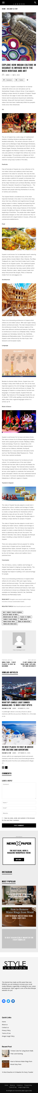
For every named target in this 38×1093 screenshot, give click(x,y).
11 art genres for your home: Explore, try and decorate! (28, 664)
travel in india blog (24, 621)
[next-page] (6, 767)
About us (5, 1024)
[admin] (3, 75)
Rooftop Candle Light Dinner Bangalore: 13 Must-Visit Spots (17, 704)
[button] (3, 2)
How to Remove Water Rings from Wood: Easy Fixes (19, 917)
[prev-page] (3, 767)
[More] (27, 80)
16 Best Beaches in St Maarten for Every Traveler (19, 938)
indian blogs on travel (10, 617)
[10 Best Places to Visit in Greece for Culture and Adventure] (19, 733)
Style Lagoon (15, 988)
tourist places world (10, 619)
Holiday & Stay (12, 9)
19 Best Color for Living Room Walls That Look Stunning (19, 895)
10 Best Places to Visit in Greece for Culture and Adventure (17, 748)
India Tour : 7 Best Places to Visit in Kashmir (9, 664)
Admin (14, 708)
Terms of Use (6, 1033)
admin (7, 75)
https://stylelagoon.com (19, 650)
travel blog (23, 619)
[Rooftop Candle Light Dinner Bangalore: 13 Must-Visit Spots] (19, 688)
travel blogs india (9, 621)
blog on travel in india (10, 614)
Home (4, 9)
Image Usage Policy (8, 1036)
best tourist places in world (12, 612)
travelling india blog (10, 624)
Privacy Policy (6, 1030)
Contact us (5, 1027)
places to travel (25, 617)
